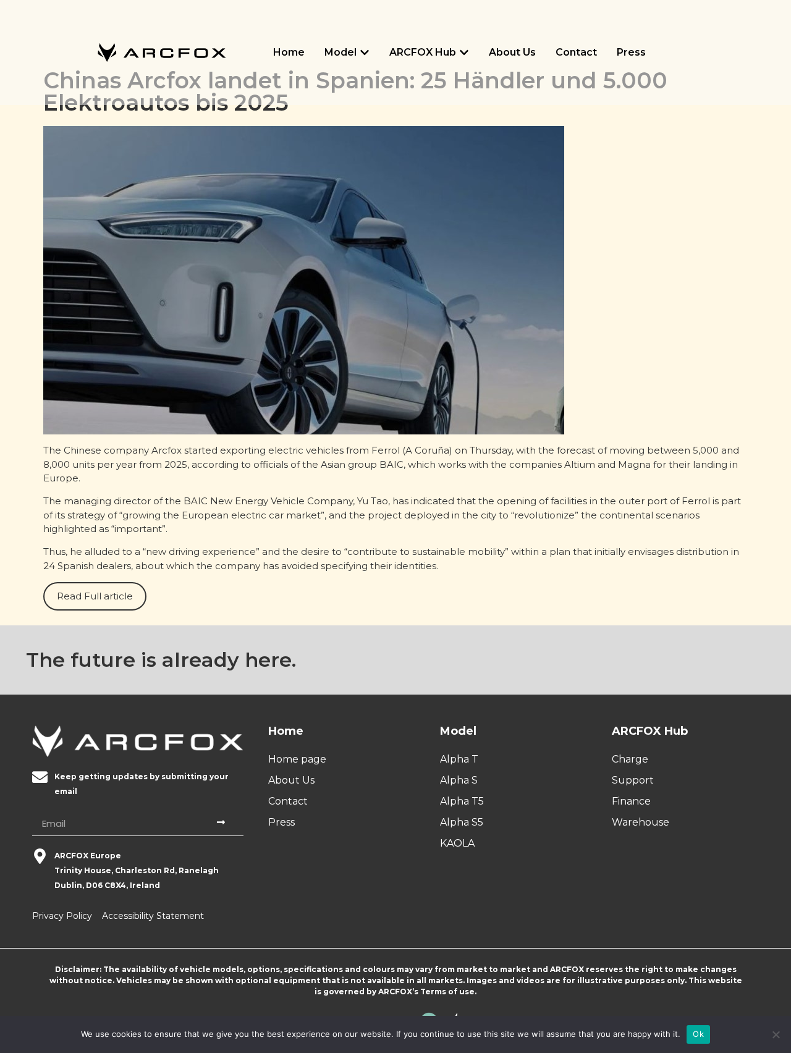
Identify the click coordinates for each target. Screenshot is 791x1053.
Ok (698, 1034)
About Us (512, 52)
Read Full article (95, 596)
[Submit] (222, 823)
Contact (576, 52)
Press (631, 52)
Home (289, 52)
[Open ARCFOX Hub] (464, 52)
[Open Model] (365, 52)
